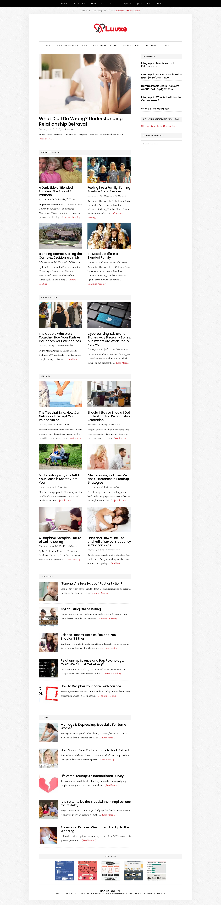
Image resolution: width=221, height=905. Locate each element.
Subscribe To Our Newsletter (128, 10)
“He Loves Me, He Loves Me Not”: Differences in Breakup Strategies (108, 479)
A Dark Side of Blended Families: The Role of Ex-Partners (57, 191)
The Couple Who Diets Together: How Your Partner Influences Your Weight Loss (60, 337)
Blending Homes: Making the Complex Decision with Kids (60, 256)
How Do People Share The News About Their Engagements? (160, 87)
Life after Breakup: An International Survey (92, 776)
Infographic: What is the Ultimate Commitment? (161, 98)
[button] (175, 45)
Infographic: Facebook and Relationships (157, 64)
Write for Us (159, 893)
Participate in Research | (117, 893)
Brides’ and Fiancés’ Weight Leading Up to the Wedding (95, 829)
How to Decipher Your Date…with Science (91, 686)
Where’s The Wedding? (155, 108)
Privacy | (60, 893)
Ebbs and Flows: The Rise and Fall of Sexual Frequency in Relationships (109, 541)
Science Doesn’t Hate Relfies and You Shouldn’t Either (88, 637)
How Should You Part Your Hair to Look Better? (95, 750)
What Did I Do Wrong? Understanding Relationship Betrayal (81, 121)
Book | (150, 893)
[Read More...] (46, 138)
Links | (130, 893)
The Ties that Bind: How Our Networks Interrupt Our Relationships (59, 416)
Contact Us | (70, 893)
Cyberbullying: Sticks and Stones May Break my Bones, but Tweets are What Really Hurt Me (109, 339)
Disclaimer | (81, 893)
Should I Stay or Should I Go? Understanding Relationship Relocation (108, 416)
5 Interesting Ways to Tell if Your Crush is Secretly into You (59, 479)
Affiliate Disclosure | (96, 893)
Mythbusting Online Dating (81, 609)
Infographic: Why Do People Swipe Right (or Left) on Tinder (161, 76)
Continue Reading (71, 217)
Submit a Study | (141, 893)
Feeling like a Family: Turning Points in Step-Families (108, 189)
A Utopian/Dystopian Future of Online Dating (60, 540)
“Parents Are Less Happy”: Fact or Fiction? (91, 583)
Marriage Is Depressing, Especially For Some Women (93, 726)
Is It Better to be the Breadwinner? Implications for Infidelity (96, 803)
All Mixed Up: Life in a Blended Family (102, 256)
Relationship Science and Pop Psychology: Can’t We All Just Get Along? (92, 662)
